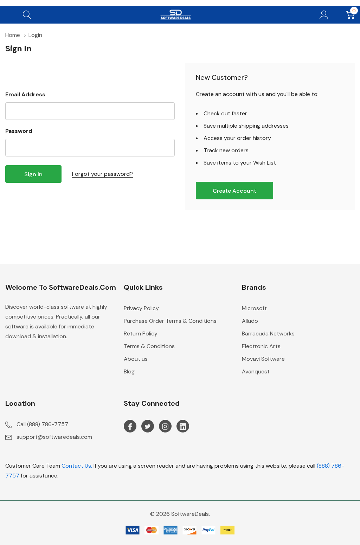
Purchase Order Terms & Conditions (170, 321)
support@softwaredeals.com (54, 437)
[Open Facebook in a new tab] (130, 426)
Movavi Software (263, 359)
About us (136, 359)
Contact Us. (77, 465)
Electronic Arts (261, 346)
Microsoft (254, 308)
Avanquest (256, 371)
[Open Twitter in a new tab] (148, 426)
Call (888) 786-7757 (42, 424)
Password (18, 131)
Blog (129, 371)
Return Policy (141, 333)
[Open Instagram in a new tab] (165, 426)
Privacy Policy (141, 308)
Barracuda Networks (268, 333)
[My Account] (324, 15)
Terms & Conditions (149, 346)
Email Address (25, 94)
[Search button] (27, 15)
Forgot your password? (102, 174)
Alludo (250, 321)
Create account (234, 190)
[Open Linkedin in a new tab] (183, 426)
